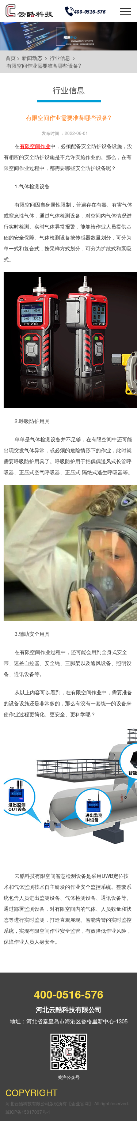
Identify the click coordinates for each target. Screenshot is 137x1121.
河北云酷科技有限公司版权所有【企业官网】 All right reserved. (67, 1103)
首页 (10, 57)
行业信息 (60, 57)
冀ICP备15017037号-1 (27, 1112)
